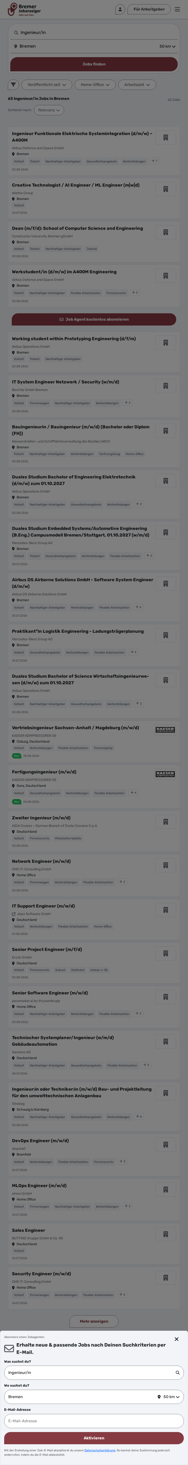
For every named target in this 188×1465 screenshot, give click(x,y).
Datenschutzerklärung (99, 1450)
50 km (169, 1396)
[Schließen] (176, 1339)
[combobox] (92, 1373)
